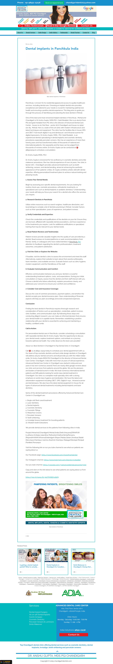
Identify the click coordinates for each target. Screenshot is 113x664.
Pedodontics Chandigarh (34, 584)
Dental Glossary (64, 579)
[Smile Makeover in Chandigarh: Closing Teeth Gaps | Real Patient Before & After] (83, 555)
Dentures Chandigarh (81, 582)
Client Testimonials (83, 577)
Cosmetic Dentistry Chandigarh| (36, 581)
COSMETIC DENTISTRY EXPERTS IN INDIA (72, 29)
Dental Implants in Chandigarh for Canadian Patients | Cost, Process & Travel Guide (55, 566)
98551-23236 (80, 630)
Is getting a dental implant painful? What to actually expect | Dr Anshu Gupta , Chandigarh (29, 566)
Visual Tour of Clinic (71, 577)
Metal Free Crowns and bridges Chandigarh (43, 582)
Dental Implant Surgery (38, 612)
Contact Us (28, 579)
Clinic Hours (72, 617)
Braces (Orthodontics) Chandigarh (56, 581)
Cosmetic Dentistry (36, 619)
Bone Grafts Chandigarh (81, 584)
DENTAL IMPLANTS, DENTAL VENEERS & (38, 29)
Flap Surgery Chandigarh (65, 584)
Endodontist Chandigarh (74, 581)
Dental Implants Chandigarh (78, 579)
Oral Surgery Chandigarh (50, 584)
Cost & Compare (35, 617)
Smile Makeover (35, 624)
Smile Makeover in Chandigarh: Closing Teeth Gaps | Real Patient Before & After (82, 566)
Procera (91, 584)
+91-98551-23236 (33, 2)
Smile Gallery (61, 577)
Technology (55, 579)
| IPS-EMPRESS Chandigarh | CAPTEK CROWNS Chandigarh (62, 585)
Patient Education (46, 579)
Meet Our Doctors (43, 577)
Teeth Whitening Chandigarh (65, 582)
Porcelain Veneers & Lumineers (41, 622)
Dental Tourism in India (30, 577)
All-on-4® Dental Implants (39, 615)
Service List (52, 577)
